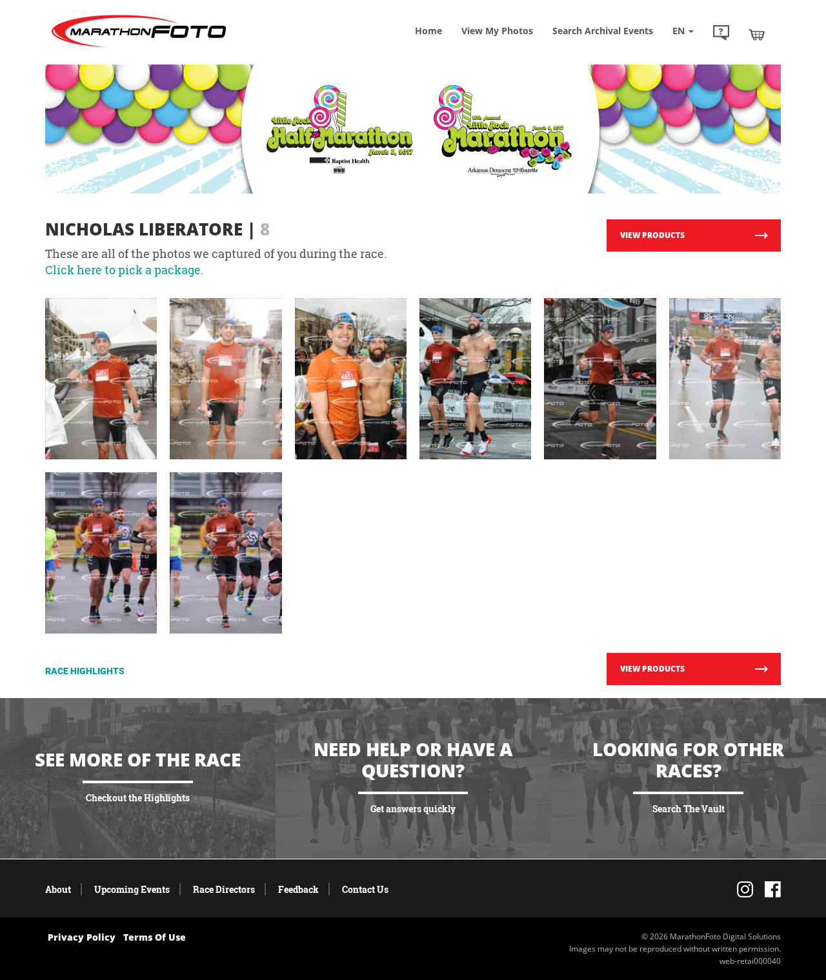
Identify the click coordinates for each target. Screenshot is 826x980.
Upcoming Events (132, 889)
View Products (652, 235)
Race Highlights (85, 671)
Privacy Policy (82, 937)
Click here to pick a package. (124, 269)
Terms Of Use (154, 937)
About (58, 889)
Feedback (298, 889)
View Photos (497, 31)
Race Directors (224, 889)
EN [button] (679, 31)
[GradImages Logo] (139, 47)
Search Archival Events (602, 31)
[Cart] (756, 34)
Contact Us (365, 889)
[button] (721, 34)
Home (428, 31)
